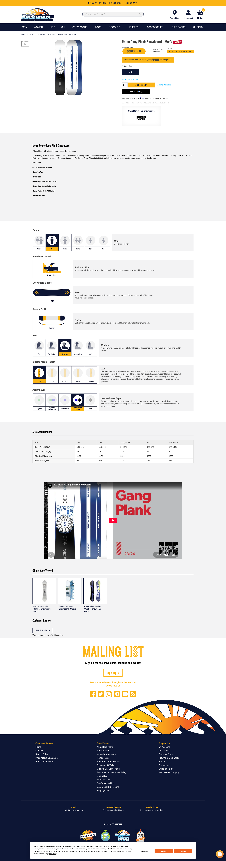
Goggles (114, 27)
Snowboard (80, 27)
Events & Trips (104, 779)
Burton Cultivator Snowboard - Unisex (67, 607)
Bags (98, 27)
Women (38, 27)
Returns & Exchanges (169, 758)
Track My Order (166, 754)
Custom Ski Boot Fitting (108, 769)
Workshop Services (106, 754)
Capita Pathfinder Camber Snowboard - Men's (42, 608)
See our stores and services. (152, 810)
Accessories (155, 27)
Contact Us (40, 750)
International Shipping (169, 772)
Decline (163, 851)
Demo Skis (102, 776)
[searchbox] (141, 14)
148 (130, 72)
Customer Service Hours (113, 810)
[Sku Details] (168, 103)
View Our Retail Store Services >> (113, 3)
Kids (52, 27)
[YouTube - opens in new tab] (125, 694)
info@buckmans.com (74, 810)
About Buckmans (105, 747)
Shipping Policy (166, 769)
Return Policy (41, 754)
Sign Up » (113, 673)
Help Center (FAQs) (44, 761)
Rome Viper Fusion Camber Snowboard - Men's (93, 608)
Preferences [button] (52, 854)
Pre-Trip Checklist (105, 783)
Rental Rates (103, 758)
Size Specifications (130, 79)
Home (23, 35)
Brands (162, 761)
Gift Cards (179, 27)
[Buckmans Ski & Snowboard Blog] (123, 835)
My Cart (200, 14)
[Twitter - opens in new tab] (101, 694)
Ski (63, 27)
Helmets (133, 27)
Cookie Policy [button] (102, 851)
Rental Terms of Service (108, 761)
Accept (183, 851)
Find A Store (174, 18)
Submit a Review (42, 630)
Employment (103, 790)
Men (24, 27)
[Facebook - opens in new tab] (93, 694)
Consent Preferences (113, 824)
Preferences (144, 851)
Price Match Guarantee (46, 758)
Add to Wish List (164, 85)
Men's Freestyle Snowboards (66, 35)
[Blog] (133, 694)
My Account (188, 18)
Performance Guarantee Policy (111, 772)
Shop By (198, 27)
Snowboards (51, 35)
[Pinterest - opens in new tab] (117, 694)
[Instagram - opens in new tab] (109, 694)
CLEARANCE (31, 35)
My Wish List (165, 750)
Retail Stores (103, 750)
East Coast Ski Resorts (108, 787)
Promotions (164, 765)
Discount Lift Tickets (106, 765)
